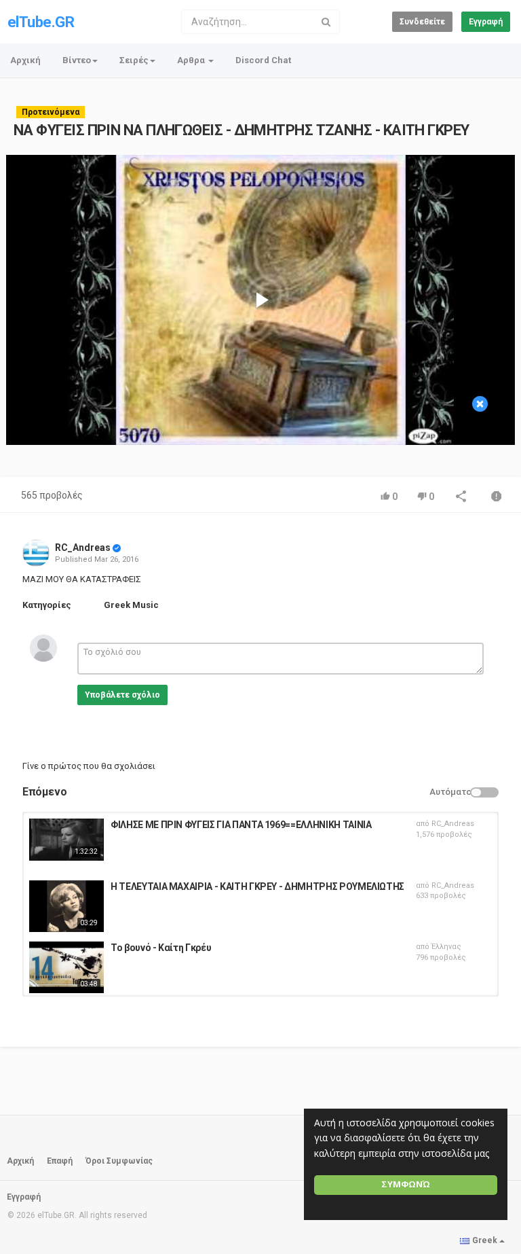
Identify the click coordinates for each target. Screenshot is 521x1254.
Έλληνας (446, 946)
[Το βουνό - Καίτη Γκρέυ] (66, 967)
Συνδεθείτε (422, 21)
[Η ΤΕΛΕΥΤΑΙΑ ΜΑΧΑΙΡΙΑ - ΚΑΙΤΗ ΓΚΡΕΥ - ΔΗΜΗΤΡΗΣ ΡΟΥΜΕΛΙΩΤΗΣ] (66, 906)
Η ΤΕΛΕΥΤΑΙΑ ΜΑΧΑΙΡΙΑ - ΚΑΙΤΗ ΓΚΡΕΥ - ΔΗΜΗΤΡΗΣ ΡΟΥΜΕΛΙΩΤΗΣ (257, 886)
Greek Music (131, 605)
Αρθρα (192, 60)
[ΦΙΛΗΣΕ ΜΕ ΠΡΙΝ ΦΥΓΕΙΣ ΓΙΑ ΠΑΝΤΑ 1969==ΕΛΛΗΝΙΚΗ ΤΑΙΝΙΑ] (66, 840)
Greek (484, 1240)
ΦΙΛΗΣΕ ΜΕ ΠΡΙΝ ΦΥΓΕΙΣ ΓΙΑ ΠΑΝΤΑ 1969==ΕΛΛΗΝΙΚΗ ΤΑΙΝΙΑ (241, 824)
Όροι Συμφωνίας (119, 1161)
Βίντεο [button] (76, 60)
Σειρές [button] (134, 60)
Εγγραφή (486, 21)
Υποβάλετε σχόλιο (122, 695)
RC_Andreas (83, 547)
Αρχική (25, 60)
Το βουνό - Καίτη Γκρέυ (161, 947)
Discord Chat (263, 60)
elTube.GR (40, 22)
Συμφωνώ (405, 1184)
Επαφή (60, 1161)
